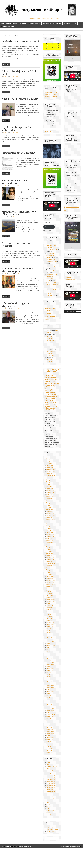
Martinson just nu (50, 798)
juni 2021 (48, 569)
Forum (76, 29)
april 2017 (49, 655)
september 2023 (50, 519)
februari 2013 (49, 750)
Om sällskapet (5, 29)
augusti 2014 (49, 716)
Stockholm (49, 812)
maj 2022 (48, 548)
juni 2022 (48, 546)
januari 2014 (49, 729)
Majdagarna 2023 (51, 789)
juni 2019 (48, 611)
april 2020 (49, 591)
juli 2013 (48, 741)
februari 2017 (49, 658)
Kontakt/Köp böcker (43, 29)
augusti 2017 (49, 647)
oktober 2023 (49, 517)
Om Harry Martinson (11, 23)
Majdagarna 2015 (51, 779)
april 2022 (49, 549)
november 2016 (50, 664)
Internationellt (47, 23)
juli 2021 (48, 567)
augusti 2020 (49, 586)
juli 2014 (48, 718)
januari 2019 (49, 620)
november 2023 (50, 515)
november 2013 (50, 733)
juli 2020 (48, 588)
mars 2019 (49, 616)
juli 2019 (48, 609)
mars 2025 (49, 486)
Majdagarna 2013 (51, 775)
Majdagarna (67, 23)
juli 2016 (48, 672)
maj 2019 (48, 613)
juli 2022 (48, 544)
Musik (47, 802)
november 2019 (50, 601)
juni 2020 (48, 590)
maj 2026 (48, 461)
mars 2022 (49, 551)
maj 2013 (48, 745)
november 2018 (50, 622)
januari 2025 (49, 488)
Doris (47, 768)
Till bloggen (48, 313)
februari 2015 (49, 704)
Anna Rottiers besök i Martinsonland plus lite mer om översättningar (52, 284)
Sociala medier (57, 23)
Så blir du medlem (17, 29)
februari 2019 (49, 618)
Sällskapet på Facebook (51, 316)
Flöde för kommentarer (52, 829)
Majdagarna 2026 (51, 795)
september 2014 (50, 714)
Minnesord (49, 800)
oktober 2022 (49, 538)
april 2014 (49, 724)
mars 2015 (49, 703)
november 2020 (50, 582)
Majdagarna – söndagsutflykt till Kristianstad (19, 213)
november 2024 (50, 492)
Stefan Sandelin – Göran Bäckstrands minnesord (51, 255)
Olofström (48, 806)
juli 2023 (48, 523)
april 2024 (49, 505)
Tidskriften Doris (30, 29)
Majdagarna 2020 (51, 785)
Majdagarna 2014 (51, 777)
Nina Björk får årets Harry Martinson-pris (17, 270)
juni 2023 (48, 525)
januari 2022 (49, 555)
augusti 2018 (49, 626)
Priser (74, 23)
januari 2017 (49, 660)
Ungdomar (49, 816)
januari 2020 (49, 597)
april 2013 (49, 747)
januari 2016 (49, 683)
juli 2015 (48, 695)
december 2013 (50, 731)
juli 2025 (48, 479)
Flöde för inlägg (50, 827)
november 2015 (50, 687)
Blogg (47, 764)
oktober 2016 (49, 666)
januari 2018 (49, 639)
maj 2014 (48, 722)
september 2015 (50, 691)
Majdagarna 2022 (51, 787)
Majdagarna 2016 (51, 781)
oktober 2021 (49, 561)
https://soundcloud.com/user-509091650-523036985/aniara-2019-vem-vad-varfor (72, 208)
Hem (2, 23)
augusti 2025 (49, 477)
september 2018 (50, 624)
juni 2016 (48, 674)
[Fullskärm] (59, 209)
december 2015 (50, 685)
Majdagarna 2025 (51, 793)
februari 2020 (49, 595)
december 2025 (50, 469)
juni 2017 (48, 651)
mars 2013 (49, 748)
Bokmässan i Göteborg (52, 766)
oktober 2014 (49, 712)
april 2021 (49, 572)
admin (4, 43)
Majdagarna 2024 (51, 791)
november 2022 (50, 536)
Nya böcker (49, 804)
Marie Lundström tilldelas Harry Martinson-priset (50, 338)
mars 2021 (49, 574)
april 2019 (49, 615)
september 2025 (50, 475)
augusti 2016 (49, 670)
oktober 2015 (49, 689)
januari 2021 (49, 578)
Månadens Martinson (34, 23)
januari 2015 (49, 706)
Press (69, 29)
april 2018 (49, 634)
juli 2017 (48, 649)
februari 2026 (49, 465)
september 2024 (50, 496)
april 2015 (49, 701)
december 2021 (50, 557)
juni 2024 (48, 502)
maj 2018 (48, 632)
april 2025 (49, 484)
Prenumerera (49, 227)
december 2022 (50, 534)
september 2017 (50, 645)
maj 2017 (48, 653)
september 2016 (50, 668)
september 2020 (50, 584)
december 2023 (50, 513)
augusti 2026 (49, 456)
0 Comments (16, 43)
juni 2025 (48, 481)
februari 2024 (49, 509)
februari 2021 (49, 576)
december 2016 (50, 662)
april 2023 (49, 528)
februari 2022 (49, 553)
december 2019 (50, 599)
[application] (52, 205)
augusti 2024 (49, 498)
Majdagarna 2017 (51, 783)
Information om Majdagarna (18, 152)
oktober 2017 (49, 643)
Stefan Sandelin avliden (52, 270)
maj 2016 (48, 676)
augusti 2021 (49, 565)
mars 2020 (49, 593)
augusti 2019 (49, 607)
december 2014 (50, 708)
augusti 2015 (49, 693)
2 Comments (15, 101)
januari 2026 (49, 467)
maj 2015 (48, 699)
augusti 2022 (49, 542)
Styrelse (54, 29)
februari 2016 (49, 681)
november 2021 (50, 559)
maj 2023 (48, 526)
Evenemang (23, 23)
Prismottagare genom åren (8, 26)
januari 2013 (49, 752)
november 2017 (50, 641)
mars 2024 (49, 507)
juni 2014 (48, 720)
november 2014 (50, 710)
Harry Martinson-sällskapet (15, 846)
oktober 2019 (49, 603)
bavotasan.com (77, 846)
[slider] (78, 311)
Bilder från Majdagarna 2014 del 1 (19, 73)
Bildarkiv (47, 319)
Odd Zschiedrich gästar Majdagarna (15, 305)
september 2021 (50, 563)
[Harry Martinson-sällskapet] (41, 9)
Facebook (48, 132)
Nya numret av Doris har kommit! (16, 244)
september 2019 (50, 605)
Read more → (6, 64)
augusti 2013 (49, 739)
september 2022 (50, 540)
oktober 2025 (49, 473)
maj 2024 (48, 504)
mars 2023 (49, 530)
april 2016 (49, 678)
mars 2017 (49, 657)
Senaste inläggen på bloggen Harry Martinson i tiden (52, 371)
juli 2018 (48, 628)
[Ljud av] (57, 209)
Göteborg (48, 772)
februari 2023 (49, 532)
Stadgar (62, 29)
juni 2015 (48, 697)
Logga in (48, 825)
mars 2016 (49, 680)
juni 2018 (48, 630)
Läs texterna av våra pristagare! (20, 40)
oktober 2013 (49, 735)
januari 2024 (49, 511)
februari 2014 (49, 727)
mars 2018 (49, 636)
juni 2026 (48, 459)
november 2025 (50, 471)
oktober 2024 (49, 494)
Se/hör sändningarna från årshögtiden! (17, 128)
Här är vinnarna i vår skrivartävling (14, 182)
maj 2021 (48, 571)
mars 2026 (49, 463)
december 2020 (50, 580)
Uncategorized (50, 814)
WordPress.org (50, 831)
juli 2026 (48, 458)
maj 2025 (48, 482)
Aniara (48, 762)
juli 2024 (48, 500)
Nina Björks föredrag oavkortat (20, 98)
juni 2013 (48, 743)
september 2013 (50, 737)
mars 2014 (49, 725)
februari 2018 (49, 637)
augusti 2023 (49, 521)
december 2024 (50, 490)
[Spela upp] (45, 209)
